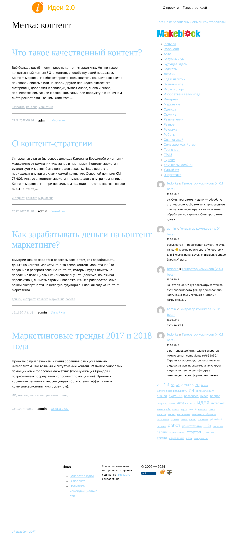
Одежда (170, 109)
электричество (201, 438)
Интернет (171, 99)
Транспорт (172, 149)
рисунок (161, 426)
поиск (184, 419)
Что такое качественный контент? (77, 52)
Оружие (170, 114)
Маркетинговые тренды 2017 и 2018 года (82, 340)
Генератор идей (82, 476)
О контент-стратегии (52, 143)
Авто (167, 54)
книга (192, 409)
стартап (194, 432)
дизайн (182, 403)
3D (172, 385)
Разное (169, 124)
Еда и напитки (174, 79)
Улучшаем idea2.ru (178, 165)
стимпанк (209, 432)
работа (70, 299)
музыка (175, 419)
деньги (16, 299)
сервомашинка (177, 432)
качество (18, 107)
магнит (171, 414)
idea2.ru (170, 44)
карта (184, 409)
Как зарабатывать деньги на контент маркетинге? (82, 239)
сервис (162, 432)
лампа (212, 409)
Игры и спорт (174, 89)
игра (192, 403)
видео (204, 396)
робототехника (192, 426)
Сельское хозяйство (180, 144)
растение (203, 419)
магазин (161, 414)
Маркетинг (59, 120)
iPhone (204, 385)
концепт (202, 409)
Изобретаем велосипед (182, 94)
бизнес (162, 396)
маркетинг (45, 107)
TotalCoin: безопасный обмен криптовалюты (191, 22)
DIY (197, 385)
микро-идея (163, 419)
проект (192, 419)
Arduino (187, 385)
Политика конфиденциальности (83, 491)
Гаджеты (171, 69)
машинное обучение (204, 414)
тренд (63, 395)
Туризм (169, 160)
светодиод (218, 426)
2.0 (159, 385)
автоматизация (205, 390)
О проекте (77, 481)
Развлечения (173, 119)
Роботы (169, 134)
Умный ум (58, 211)
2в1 (166, 384)
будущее (175, 396)
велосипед (191, 396)
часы (189, 438)
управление (176, 438)
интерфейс (164, 409)
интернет (18, 198)
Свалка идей (60, 409)
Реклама (170, 129)
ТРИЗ (168, 154)
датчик (172, 404)
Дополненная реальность (172, 390)
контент (31, 107)
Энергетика (172, 175)
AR (178, 385)
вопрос (215, 396)
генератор (162, 403)
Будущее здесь (175, 64)
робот (174, 425)
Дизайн (169, 74)
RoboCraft (171, 49)
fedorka (172, 183)
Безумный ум (174, 59)
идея (203, 402)
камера (175, 409)
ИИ (14, 395)
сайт (207, 425)
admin (171, 228)
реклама (52, 395)
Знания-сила (173, 84)
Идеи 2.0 (61, 7)
